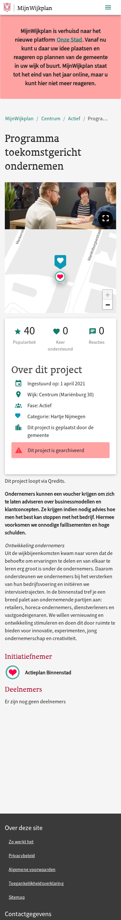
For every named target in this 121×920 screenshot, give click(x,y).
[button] (105, 218)
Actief (74, 118)
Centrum (50, 118)
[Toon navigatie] (108, 7)
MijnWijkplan (19, 118)
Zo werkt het (21, 842)
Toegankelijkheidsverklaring (36, 883)
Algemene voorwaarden (32, 869)
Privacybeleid (22, 855)
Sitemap (17, 897)
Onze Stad (69, 39)
